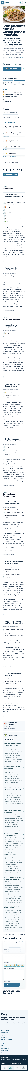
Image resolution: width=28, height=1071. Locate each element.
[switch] (21, 2)
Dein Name (7, 956)
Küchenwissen (5, 1046)
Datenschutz (4, 1063)
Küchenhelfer (5, 1048)
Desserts (4, 1035)
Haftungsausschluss (15, 1063)
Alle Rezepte (5, 1030)
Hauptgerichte (5, 1032)
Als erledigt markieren (9, 260)
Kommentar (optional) (9, 968)
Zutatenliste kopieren (11, 112)
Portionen (7, 117)
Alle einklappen (9, 739)
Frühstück (4, 1037)
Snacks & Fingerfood (7, 1039)
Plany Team (9, 57)
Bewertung (6, 962)
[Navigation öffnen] (25, 2)
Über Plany (4, 1050)
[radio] (6, 965)
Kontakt (3, 1053)
